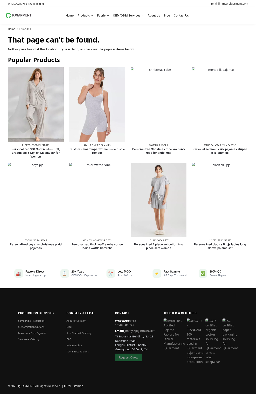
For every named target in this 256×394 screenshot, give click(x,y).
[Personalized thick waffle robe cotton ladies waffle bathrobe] (97, 200)
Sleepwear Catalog (28, 339)
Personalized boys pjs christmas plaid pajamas (36, 246)
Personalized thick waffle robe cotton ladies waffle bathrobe (97, 246)
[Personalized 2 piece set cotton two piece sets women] (158, 200)
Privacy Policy (74, 345)
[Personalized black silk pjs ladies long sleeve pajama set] (220, 200)
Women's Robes (158, 145)
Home (11, 29)
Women (87, 240)
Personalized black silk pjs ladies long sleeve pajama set (220, 246)
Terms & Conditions (78, 351)
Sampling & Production (31, 320)
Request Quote (128, 357)
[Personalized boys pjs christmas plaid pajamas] (36, 200)
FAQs (69, 339)
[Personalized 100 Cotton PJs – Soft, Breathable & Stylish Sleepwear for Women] (36, 104)
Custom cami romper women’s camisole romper (97, 151)
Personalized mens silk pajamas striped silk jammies (220, 151)
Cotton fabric (40, 145)
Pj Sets (26, 145)
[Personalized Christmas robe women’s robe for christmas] (158, 104)
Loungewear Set (159, 240)
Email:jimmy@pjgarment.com (229, 3)
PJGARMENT (26, 386)
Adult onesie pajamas (97, 145)
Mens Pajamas (212, 145)
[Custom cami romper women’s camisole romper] (97, 104)
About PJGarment (76, 320)
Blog (69, 327)
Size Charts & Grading (79, 333)
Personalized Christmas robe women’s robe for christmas (158, 151)
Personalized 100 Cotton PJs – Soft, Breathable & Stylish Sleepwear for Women (36, 152)
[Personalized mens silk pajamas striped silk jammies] (220, 104)
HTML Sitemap (73, 386)
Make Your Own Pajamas (32, 333)
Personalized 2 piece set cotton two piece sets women (158, 246)
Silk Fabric (229, 145)
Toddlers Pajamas (36, 240)
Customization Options (31, 327)
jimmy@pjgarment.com (139, 331)
